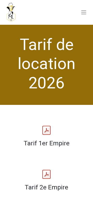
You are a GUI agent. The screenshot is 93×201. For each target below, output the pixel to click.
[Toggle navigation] (83, 12)
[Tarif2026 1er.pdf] (46, 130)
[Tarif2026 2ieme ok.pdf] (46, 174)
